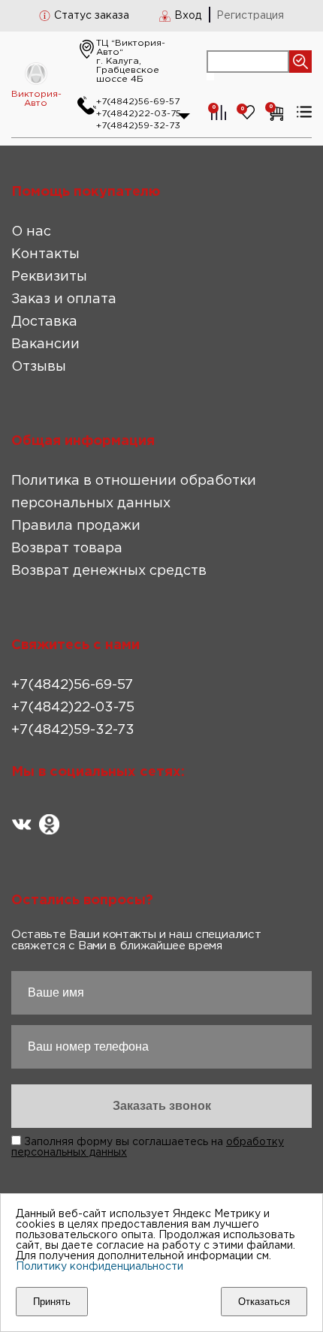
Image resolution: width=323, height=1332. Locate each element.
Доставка (44, 322)
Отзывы (38, 367)
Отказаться (264, 1301)
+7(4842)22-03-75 (138, 114)
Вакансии (45, 344)
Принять (52, 1301)
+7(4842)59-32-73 (138, 126)
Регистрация (250, 15)
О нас (31, 232)
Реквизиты (49, 277)
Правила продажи (75, 526)
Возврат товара (66, 549)
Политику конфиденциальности (99, 1266)
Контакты (45, 254)
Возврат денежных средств (109, 571)
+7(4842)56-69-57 (138, 102)
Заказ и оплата (63, 299)
